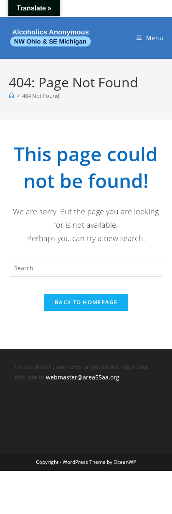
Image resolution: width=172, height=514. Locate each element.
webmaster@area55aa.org (82, 377)
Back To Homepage (86, 302)
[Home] (11, 95)
